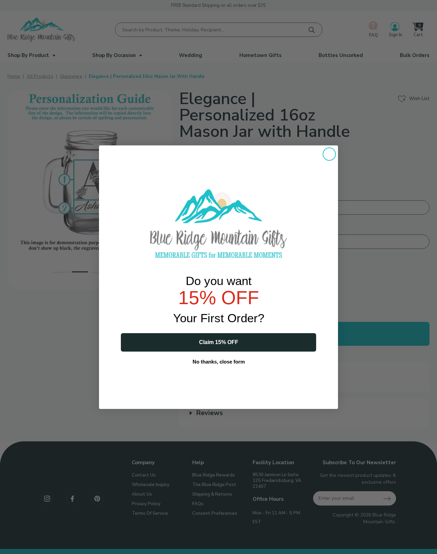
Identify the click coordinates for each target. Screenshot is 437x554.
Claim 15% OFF (218, 342)
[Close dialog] (329, 154)
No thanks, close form (219, 362)
